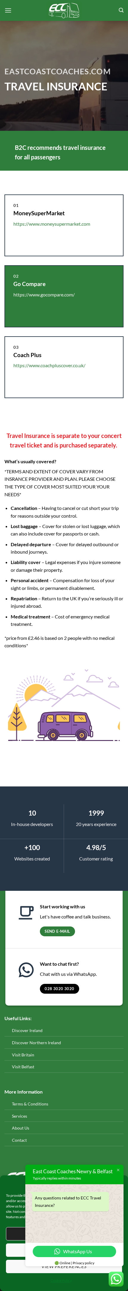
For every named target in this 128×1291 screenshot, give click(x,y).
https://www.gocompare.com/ (44, 294)
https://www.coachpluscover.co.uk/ (49, 365)
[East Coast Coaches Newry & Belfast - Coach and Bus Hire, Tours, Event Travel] (64, 10)
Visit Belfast (23, 1066)
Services (19, 1116)
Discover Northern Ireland (36, 1042)
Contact (20, 1140)
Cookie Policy (61, 1280)
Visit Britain (23, 1054)
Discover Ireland (27, 1030)
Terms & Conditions (30, 1103)
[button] (8, 10)
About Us (20, 1127)
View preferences (63, 1266)
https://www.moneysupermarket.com (51, 224)
